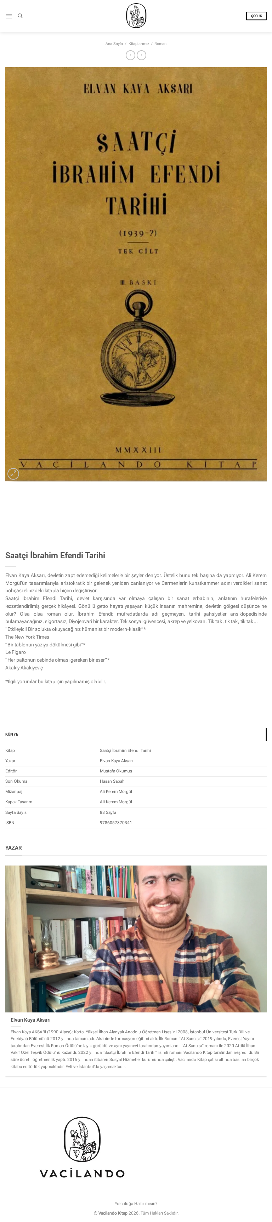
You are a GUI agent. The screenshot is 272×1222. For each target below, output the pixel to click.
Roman (160, 43)
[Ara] (20, 16)
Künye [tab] (11, 734)
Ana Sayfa (114, 43)
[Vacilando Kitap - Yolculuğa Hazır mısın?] (136, 16)
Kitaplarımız (139, 43)
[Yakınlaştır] (13, 474)
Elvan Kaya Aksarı (31, 1020)
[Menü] (9, 16)
